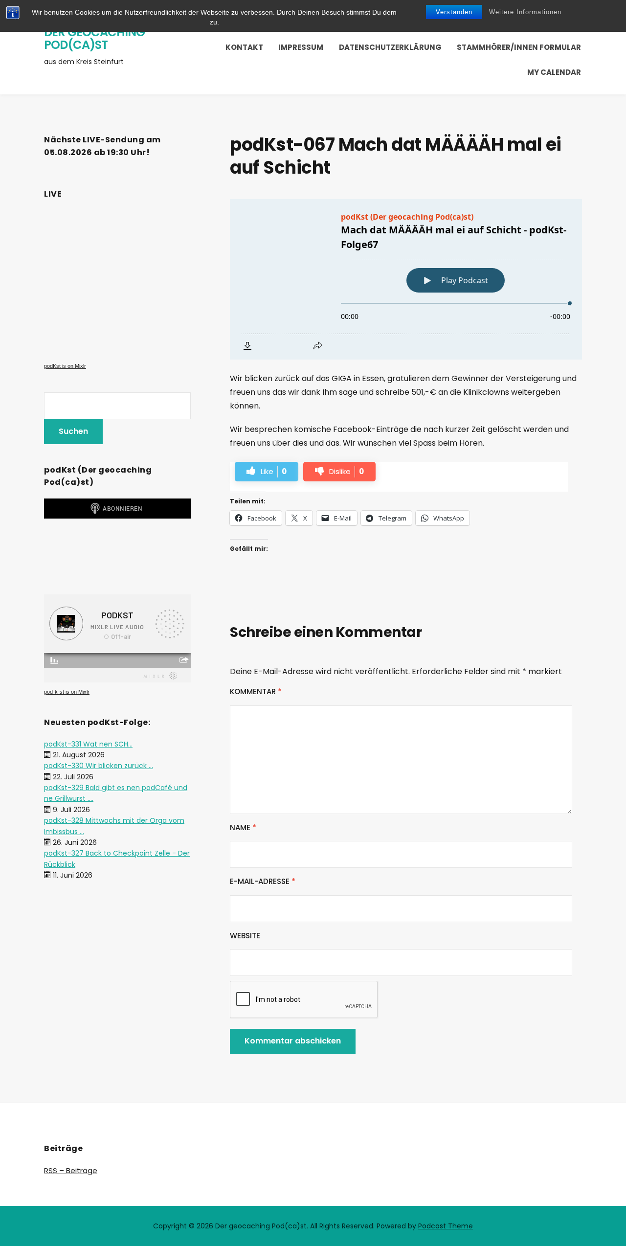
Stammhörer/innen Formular (519, 47)
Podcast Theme (445, 1226)
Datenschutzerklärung (390, 47)
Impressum (300, 47)
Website (245, 935)
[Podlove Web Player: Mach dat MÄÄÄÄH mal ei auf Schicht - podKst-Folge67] (406, 279)
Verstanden (454, 12)
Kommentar (256, 691)
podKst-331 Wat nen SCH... (88, 744)
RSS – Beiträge (70, 1170)
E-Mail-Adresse (262, 881)
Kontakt (244, 47)
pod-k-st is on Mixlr (66, 692)
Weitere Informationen (525, 12)
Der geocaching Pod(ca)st (94, 38)
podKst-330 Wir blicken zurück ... (98, 765)
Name (243, 827)
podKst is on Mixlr (65, 366)
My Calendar (554, 72)
